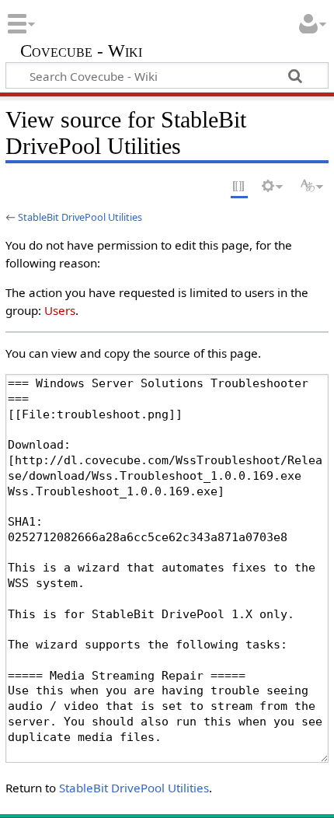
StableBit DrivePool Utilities (80, 217)
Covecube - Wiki (81, 52)
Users (59, 310)
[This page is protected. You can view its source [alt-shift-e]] (239, 187)
